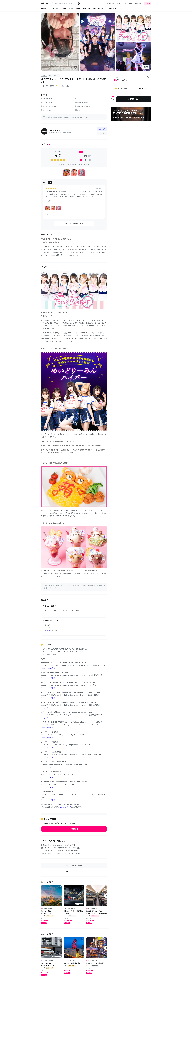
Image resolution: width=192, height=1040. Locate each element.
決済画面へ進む (133, 99)
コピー (79, 871)
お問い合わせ (102, 133)
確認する (75, 829)
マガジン (119, 3)
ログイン (147, 3)
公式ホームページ (65, 807)
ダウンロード (128, 3)
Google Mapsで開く (48, 668)
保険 (48, 631)
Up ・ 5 (51, 214)
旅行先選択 (109, 3)
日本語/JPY (138, 3)
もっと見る (48, 201)
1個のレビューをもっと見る (74, 224)
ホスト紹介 (102, 129)
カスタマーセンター (75, 865)
